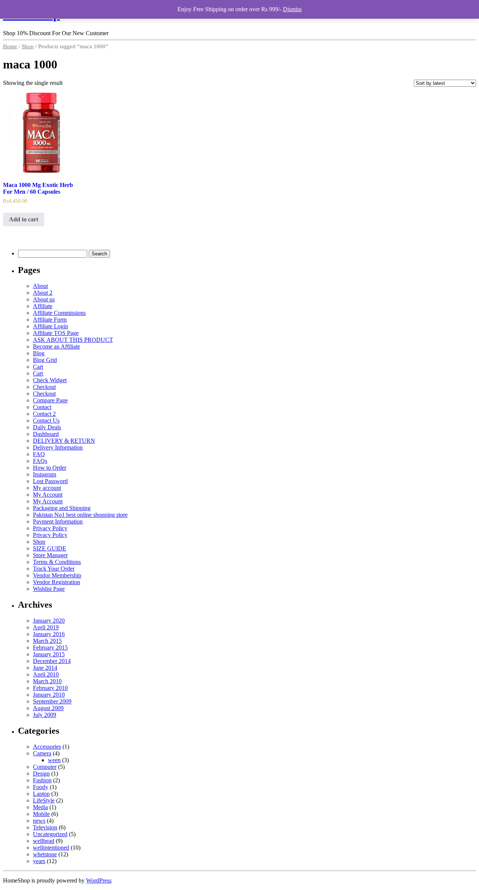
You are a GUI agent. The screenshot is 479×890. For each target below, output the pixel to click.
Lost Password (50, 481)
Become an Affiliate (56, 346)
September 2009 (52, 701)
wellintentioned (51, 847)
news (39, 820)
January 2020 (49, 620)
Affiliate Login (50, 326)
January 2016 (49, 634)
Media (40, 807)
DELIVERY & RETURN (64, 441)
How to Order (49, 467)
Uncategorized (50, 834)
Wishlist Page (49, 589)
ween (54, 760)
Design (41, 773)
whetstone (45, 854)
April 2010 (46, 674)
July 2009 (44, 715)
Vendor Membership (57, 575)
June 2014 (45, 668)
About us (44, 299)
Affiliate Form (50, 319)
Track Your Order (53, 568)
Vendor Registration (56, 582)
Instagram (44, 474)
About (40, 286)
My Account (47, 494)
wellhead (43, 841)
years (39, 861)
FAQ (39, 454)
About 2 (42, 292)
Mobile (41, 814)
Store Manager (50, 555)
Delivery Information (58, 447)
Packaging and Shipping (62, 508)
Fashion (42, 780)
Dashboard (46, 434)
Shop (28, 46)
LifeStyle (44, 800)
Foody (40, 787)
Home (10, 46)
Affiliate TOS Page (56, 333)
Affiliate (42, 306)
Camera (42, 753)
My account (47, 488)
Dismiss (292, 9)
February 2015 (50, 647)
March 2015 (47, 641)
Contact (42, 407)
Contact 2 (44, 414)
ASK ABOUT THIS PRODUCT (73, 340)
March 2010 (47, 681)
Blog (39, 353)
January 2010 (49, 694)
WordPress (99, 880)
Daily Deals (47, 427)
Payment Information (58, 521)
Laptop (41, 794)
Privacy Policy (50, 528)
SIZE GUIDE (49, 548)
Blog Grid (45, 360)
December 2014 (52, 661)
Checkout (44, 387)
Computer (45, 767)
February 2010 (50, 688)
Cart (38, 366)
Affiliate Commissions (59, 313)
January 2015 (49, 654)
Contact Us (46, 420)
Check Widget (50, 380)
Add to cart (23, 219)
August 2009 (48, 708)
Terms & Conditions (57, 562)
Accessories (47, 746)
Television (45, 827)
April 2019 (46, 627)
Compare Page (50, 400)
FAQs (40, 461)
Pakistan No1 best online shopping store (80, 515)
